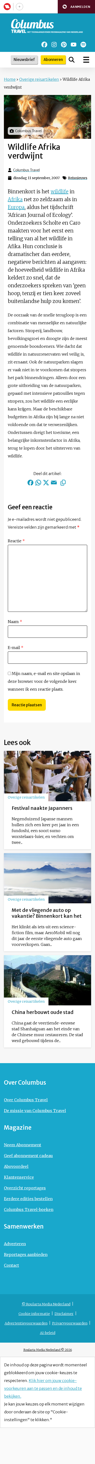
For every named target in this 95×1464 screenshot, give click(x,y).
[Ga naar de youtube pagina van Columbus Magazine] (73, 44)
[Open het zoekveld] (72, 60)
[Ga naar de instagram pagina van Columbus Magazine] (54, 44)
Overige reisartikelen (39, 79)
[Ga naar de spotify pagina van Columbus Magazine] (83, 44)
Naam (15, 621)
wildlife (59, 191)
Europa (16, 207)
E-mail (15, 647)
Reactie (16, 540)
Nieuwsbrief (24, 59)
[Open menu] (86, 60)
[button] (76, 6)
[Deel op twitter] (46, 483)
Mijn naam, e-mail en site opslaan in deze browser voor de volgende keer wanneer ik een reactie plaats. (44, 681)
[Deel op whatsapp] (38, 483)
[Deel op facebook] (30, 483)
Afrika (15, 199)
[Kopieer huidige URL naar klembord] (63, 482)
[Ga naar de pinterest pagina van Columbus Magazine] (64, 44)
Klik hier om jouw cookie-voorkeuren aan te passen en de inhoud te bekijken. (43, 1388)
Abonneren (53, 59)
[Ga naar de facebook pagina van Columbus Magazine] (44, 44)
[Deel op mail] (54, 483)
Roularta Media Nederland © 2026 (47, 1350)
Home (10, 79)
